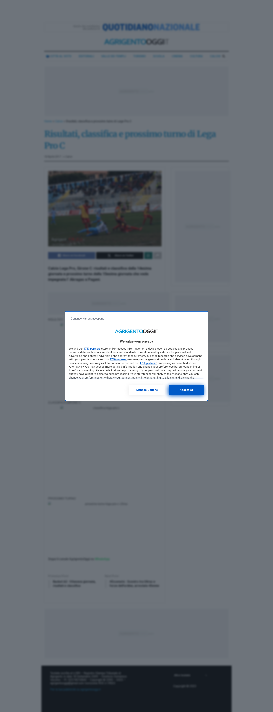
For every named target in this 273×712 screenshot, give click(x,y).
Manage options (147, 390)
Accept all (187, 390)
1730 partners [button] (92, 348)
